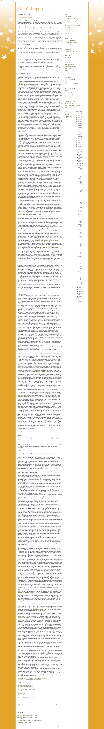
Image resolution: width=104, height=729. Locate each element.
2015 (79, 134)
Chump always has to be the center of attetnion (27, 715)
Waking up (80, 222)
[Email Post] (33, 697)
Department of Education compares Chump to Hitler (28, 717)
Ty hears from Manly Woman (80, 232)
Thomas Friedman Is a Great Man (72, 23)
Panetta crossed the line (80, 226)
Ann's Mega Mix (68, 44)
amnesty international (23, 683)
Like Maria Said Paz (69, 31)
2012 (79, 140)
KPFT (66, 81)
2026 (79, 113)
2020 (79, 125)
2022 (79, 121)
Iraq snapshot (27, 73)
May (80, 287)
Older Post (58, 704)
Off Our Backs (68, 62)
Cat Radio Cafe (68, 92)
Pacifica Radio (68, 68)
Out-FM (66, 53)
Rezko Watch (68, 57)
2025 (79, 115)
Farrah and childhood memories (80, 183)
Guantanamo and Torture (80, 252)
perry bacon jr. (32, 678)
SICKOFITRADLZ (69, 38)
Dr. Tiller (80, 285)
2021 (79, 123)
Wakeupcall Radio (69, 97)
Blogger (58, 726)
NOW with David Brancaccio (71, 107)
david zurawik (21, 694)
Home (40, 704)
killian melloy (21, 682)
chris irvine (27, 689)
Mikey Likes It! (68, 27)
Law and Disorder (69, 77)
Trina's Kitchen (68, 36)
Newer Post (21, 704)
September (81, 157)
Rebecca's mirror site (69, 49)
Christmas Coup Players (70, 94)
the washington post (24, 678)
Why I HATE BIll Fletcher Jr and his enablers (80, 203)
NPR (66, 99)
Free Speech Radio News (70, 66)
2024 (79, 117)
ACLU (66, 90)
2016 (79, 133)
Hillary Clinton (68, 55)
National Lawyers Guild (70, 86)
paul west (26, 681)
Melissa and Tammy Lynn (80, 217)
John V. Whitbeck (80, 262)
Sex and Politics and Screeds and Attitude (74, 18)
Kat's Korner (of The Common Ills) (72, 25)
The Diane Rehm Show (70, 101)
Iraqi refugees (80, 273)
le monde (20, 690)
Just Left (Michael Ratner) (70, 79)
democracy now (27, 685)
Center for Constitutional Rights (72, 83)
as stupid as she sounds (35, 27)
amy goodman (21, 685)
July (80, 163)
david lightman (28, 679)
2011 (79, 142)
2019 (79, 127)
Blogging (80, 178)
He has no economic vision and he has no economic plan (29, 720)
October (80, 154)
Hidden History (80, 257)
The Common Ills (68, 16)
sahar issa (30, 686)
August (80, 160)
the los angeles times (39, 678)
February (81, 293)
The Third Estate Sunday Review (72, 20)
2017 (79, 131)
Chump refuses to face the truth (24, 722)
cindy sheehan (21, 679)
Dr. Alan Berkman (80, 211)
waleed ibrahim (21, 688)
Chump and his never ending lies (24, 718)
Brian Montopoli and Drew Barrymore (80, 279)
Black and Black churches (80, 267)
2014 (79, 136)
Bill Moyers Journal (69, 103)
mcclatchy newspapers (36, 679)
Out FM (80, 197)
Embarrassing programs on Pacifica (80, 170)
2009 (79, 146)
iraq (19, 678)
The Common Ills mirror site (71, 51)
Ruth (67, 114)
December (81, 148)
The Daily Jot (68, 33)
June (80, 165)
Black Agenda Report (69, 64)
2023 (79, 119)
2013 (79, 138)
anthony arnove (21, 693)
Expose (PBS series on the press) (72, 105)
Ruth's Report (30, 8)
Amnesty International (70, 88)
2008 (79, 300)
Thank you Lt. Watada (70, 60)
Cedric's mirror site (69, 47)
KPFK (66, 70)
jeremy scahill (21, 692)
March (80, 291)
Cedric (26, 31)
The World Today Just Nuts (71, 42)
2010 (79, 144)
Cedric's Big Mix (68, 29)
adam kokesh (21, 681)
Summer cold (80, 176)
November (81, 151)
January (80, 296)
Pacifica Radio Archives (70, 73)
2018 (79, 129)
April (80, 289)
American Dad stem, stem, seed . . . (80, 244)
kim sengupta (32, 689)
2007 (79, 301)
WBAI (66, 75)
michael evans (21, 689)
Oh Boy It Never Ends (70, 40)
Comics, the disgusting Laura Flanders (80, 191)
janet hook (46, 678)
